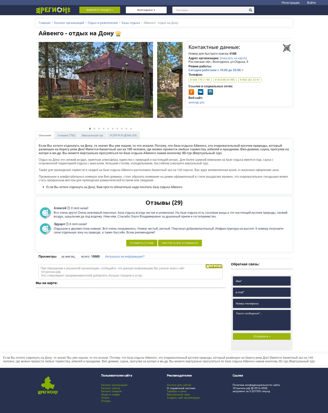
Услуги (105, 397)
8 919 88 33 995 (225, 79)
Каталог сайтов (110, 388)
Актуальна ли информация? (125, 256)
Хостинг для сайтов (179, 385)
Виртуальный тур (92, 135)
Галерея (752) (66, 135)
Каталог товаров (111, 391)
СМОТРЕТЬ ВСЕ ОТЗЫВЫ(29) (180, 243)
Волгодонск (145, 10)
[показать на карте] (233, 58)
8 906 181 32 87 (250, 79)
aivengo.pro (196, 102)
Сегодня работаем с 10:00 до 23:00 (214, 70)
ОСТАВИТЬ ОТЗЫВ (142, 243)
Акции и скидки (110, 394)
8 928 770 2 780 (200, 79)
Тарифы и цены (177, 391)
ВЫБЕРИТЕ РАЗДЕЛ (99, 10)
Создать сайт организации (183, 397)
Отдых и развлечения (103, 22)
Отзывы (106, 401)
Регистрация (291, 2)
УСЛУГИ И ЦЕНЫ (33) (123, 135)
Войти (311, 2)
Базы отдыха (131, 22)
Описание (45, 135)
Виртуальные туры (178, 394)
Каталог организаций (69, 22)
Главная (44, 22)
